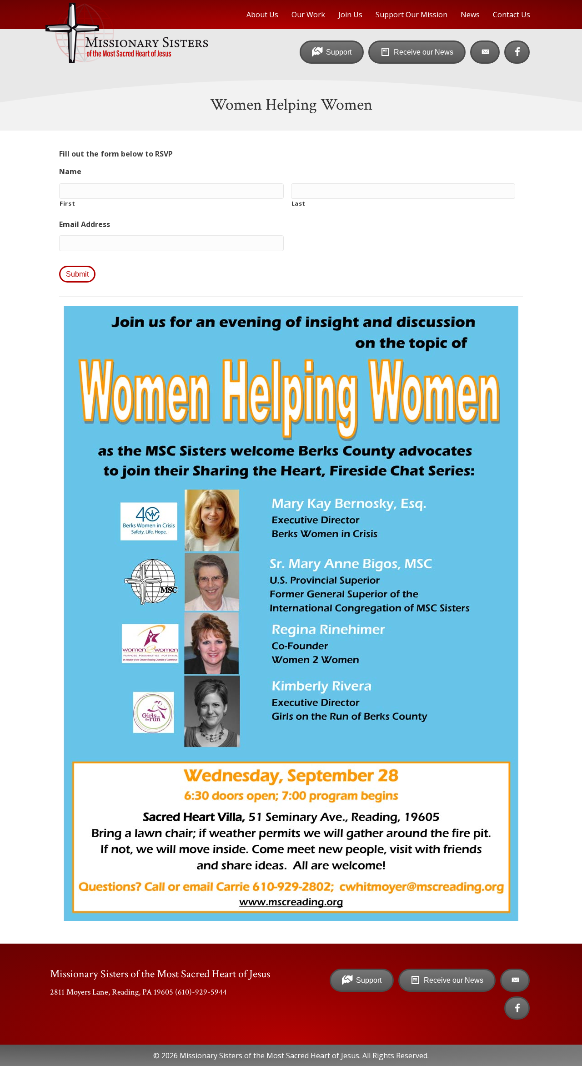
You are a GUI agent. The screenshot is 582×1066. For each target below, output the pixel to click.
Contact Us (511, 15)
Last (298, 203)
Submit (77, 274)
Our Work (308, 15)
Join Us (350, 15)
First (67, 203)
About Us (262, 15)
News (470, 15)
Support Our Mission (411, 15)
